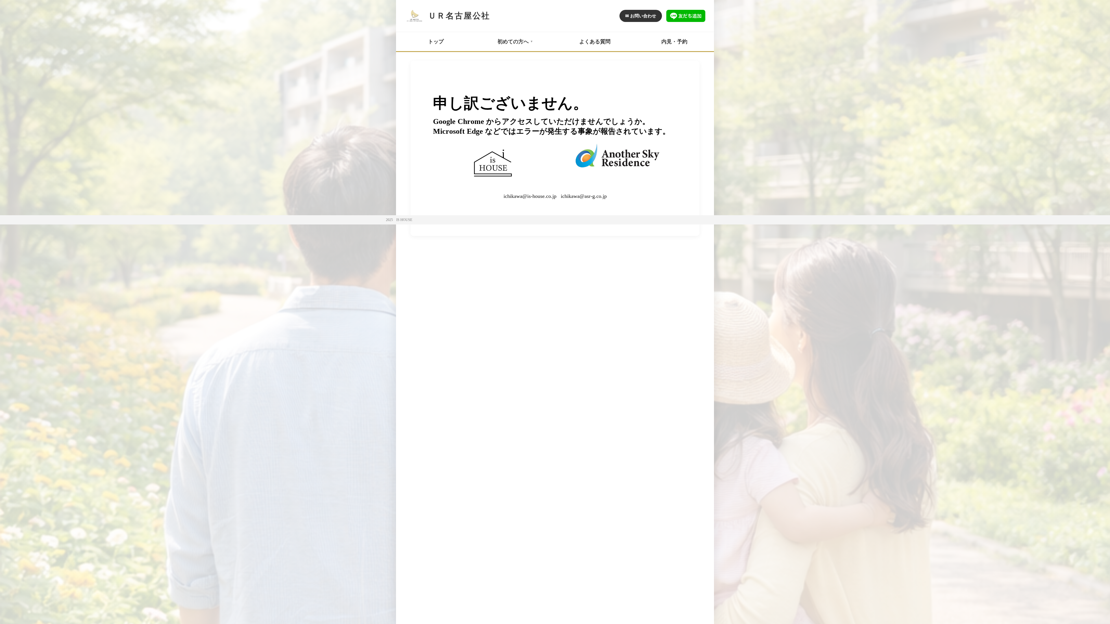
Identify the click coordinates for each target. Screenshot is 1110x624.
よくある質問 (594, 41)
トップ (436, 41)
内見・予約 (674, 41)
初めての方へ (513, 41)
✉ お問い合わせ (640, 16)
